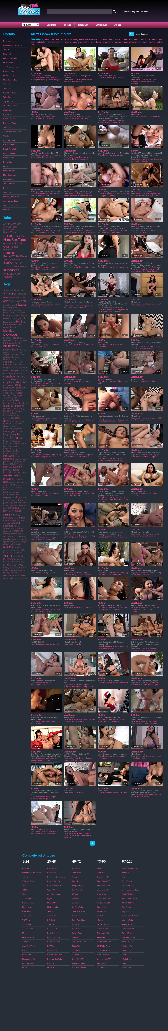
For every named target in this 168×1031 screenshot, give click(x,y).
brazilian (10, 343)
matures (8, 478)
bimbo (133, 536)
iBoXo (124, 963)
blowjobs (10, 334)
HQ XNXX (51, 920)
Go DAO (75, 937)
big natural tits (9, 322)
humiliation (7, 451)
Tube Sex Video (78, 911)
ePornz (100, 920)
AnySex (7, 226)
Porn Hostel (102, 907)
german (13, 421)
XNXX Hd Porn (128, 903)
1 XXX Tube (52, 924)
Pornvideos (101, 963)
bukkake (7, 350)
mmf (13, 485)
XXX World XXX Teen (12, 132)
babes (22, 304)
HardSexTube (14, 240)
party (24, 503)
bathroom (18, 310)
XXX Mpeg (76, 950)
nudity (12, 492)
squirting (11, 541)
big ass (23, 315)
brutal (20, 347)
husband (16, 451)
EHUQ (25, 950)
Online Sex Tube (104, 898)
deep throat (9, 382)
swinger (16, 550)
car (25, 350)
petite (5, 505)
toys (21, 564)
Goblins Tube (8, 158)
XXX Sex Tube (28, 881)
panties (6, 503)
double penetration (12, 390)
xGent (24, 968)
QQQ (5, 166)
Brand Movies (28, 903)
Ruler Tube (7, 54)
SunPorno (10, 262)
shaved (15, 523)
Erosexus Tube (9, 119)
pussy (7, 514)
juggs (9, 462)
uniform (6, 570)
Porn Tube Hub (78, 920)
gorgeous (17, 428)
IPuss (24, 933)
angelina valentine (55, 42)
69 (15, 290)
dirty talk (51, 232)
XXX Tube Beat (103, 946)
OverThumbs (11, 246)
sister (13, 528)
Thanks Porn (27, 929)
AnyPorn (16, 223)
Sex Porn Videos (104, 924)
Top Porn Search (79, 942)
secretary (21, 520)
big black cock (9, 318)
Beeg (14, 227)
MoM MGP (7, 210)
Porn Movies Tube (54, 959)
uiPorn (134, 151)
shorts (17, 526)
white (22, 575)
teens (7, 555)
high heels (8, 443)
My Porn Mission (54, 907)
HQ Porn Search (79, 968)
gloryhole (7, 428)
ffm (12, 406)
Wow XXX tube (53, 890)
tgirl (15, 556)
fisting (21, 408)
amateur (10, 293)
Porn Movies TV (103, 885)
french (15, 413)
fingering (19, 405)
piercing (13, 505)
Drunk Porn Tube (10, 149)
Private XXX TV (53, 881)
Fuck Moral (52, 868)
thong (20, 556)
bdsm (11, 312)
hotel (5, 446)
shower (6, 528)
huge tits (17, 448)
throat (19, 559)
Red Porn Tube (53, 942)
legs (10, 467)
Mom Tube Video (10, 175)
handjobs (14, 434)
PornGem (36, 189)
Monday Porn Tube (11, 197)
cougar (6, 368)
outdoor (20, 500)
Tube (24, 894)
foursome (7, 413)
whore (6, 578)
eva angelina (83, 42)
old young (7, 497)
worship (23, 578)
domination (21, 388)
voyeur (14, 572)
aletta (111, 39)
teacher (12, 552)
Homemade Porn (29, 959)
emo (5, 395)
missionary (22, 482)
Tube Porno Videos (130, 916)
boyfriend (23, 340)
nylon (5, 494)
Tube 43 (6, 88)
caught (6, 355)
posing (22, 508)
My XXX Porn (52, 903)
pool (5, 508)
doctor (11, 385)
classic (14, 359)
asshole (7, 305)
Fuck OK (50, 963)
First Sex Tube (9, 140)
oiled (17, 494)
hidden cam (15, 441)
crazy (5, 370)
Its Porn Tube (77, 907)
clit (19, 359)
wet (17, 575)
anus (18, 298)
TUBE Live (26, 920)
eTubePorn (126, 959)
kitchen (6, 464)
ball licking (7, 308)
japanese (8, 458)
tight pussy (19, 562)
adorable (20, 290)
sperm (15, 539)
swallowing (7, 550)
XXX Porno (26, 898)
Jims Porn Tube (103, 950)
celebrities (15, 354)
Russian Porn (8, 71)
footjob (19, 411)
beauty (6, 315)
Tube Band (76, 872)
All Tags (117, 25)
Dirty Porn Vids (128, 885)
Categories (51, 25)
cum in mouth (15, 373)
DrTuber (9, 235)
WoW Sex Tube (9, 93)
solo (14, 536)
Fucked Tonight (103, 903)
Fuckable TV (102, 937)
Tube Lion (7, 127)
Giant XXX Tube (10, 75)
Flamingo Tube (9, 123)
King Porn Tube (78, 885)
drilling (6, 393)
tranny (6, 568)
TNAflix (21, 263)
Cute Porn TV (77, 959)
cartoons (6, 352)
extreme (7, 401)
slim (11, 531)
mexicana (18, 479)
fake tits (6, 403)
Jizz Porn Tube (103, 890)
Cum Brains (52, 950)
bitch (20, 324)
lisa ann (104, 39)
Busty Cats (7, 162)
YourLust (7, 277)
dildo (24, 382)
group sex (16, 431)
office (11, 494)
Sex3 (5, 259)
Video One (7, 84)
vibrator (21, 570)
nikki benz (128, 39)
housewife (13, 446)
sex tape (6, 523)
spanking (21, 536)
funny (16, 415)
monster (19, 487)
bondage (7, 338)
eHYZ (24, 890)
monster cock (8, 489)
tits (9, 564)
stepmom (78, 760)
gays (6, 420)
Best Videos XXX (104, 942)
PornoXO (9, 256)
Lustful (100, 916)
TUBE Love (27, 916)
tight (12, 562)
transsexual (15, 568)
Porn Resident (128, 929)
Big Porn (125, 872)
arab (23, 298)
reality (16, 514)
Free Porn (51, 872)
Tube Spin (101, 872)
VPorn (15, 266)
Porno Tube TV (53, 937)
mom (5, 487)
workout (120, 78)
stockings (21, 541)
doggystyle (9, 387)
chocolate (15, 357)
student (19, 544)
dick (18, 382)
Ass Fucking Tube (10, 201)
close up (7, 362)
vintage (6, 572)
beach (18, 313)
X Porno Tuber (78, 955)
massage (22, 472)
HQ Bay (75, 929)
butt (21, 350)
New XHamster (53, 933)
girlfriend (7, 424)
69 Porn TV (102, 968)
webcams (8, 575)
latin (5, 466)
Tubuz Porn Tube (10, 205)
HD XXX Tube (127, 894)
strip (13, 544)
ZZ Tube (75, 903)
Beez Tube (76, 881)
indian (6, 453)
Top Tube (67, 25)
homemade (20, 443)
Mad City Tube (9, 171)
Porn (124, 877)
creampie (14, 370)
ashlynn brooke (121, 42)
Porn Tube (26, 955)
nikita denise (96, 42)
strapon (6, 544)
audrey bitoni (66, 39)
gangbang (15, 418)
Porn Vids (7, 41)
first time (6, 408)
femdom (23, 403)
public (18, 511)
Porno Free (77, 916)
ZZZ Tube (51, 946)
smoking (6, 534)
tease (19, 552)
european (18, 395)
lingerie (15, 469)
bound (11, 340)
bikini (5, 324)
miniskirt (12, 482)
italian (18, 456)
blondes (8, 330)
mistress (6, 485)
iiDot (124, 955)
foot (13, 411)
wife (12, 578)
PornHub (9, 253)
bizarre (6, 327)
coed (20, 362)
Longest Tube (101, 25)
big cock (21, 318)
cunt (18, 377)
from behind (8, 416)
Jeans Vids (7, 110)
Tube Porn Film (9, 192)
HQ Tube (126, 911)
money (12, 487)
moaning (19, 485)
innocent (13, 453)
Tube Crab (7, 97)
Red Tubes (26, 911)
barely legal (8, 310)
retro (16, 518)
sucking (8, 547)
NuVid (18, 243)
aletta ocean (40, 78)
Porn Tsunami (9, 153)
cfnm (23, 354)
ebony (19, 393)
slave (5, 531)
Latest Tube (83, 25)
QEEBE (75, 898)
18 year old (8, 290)
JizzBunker (36, 73)
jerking (23, 459)
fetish (6, 405)
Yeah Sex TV (127, 942)
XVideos (8, 273)
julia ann (118, 39)
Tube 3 (6, 49)
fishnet (14, 408)
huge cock (8, 448)
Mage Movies (27, 907)
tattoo (5, 552)
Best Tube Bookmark (56, 877)
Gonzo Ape (101, 894)
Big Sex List (8, 114)
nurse (18, 492)
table (23, 550)
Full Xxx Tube (77, 890)
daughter (20, 379)
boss (5, 340)
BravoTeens (9, 229)
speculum (7, 539)
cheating (6, 357)
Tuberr (50, 911)
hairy (5, 434)
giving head (17, 424)
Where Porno (102, 929)
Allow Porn (51, 916)
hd (20, 438)
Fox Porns (126, 907)
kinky (19, 461)
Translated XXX (103, 933)
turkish (122, 155)
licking (6, 469)
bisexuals (13, 324)
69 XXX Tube (102, 911)
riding (22, 517)
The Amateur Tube (11, 67)
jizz (4, 462)
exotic (17, 398)
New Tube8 (52, 929)
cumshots (9, 376)
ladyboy (14, 464)
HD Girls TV (127, 946)
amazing (22, 294)
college (7, 364)
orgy (5, 500)
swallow (18, 547)
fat (12, 403)
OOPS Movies (9, 62)
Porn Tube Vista (103, 955)
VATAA (75, 877)
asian (6, 301)
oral (14, 497)
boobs (16, 338)
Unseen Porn (8, 179)
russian (13, 520)
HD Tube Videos (129, 937)
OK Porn (50, 968)
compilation (17, 365)
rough (6, 520)
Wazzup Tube (127, 920)
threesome (9, 559)
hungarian (38, 495)
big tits (20, 321)
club (15, 362)
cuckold (23, 370)
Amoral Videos (28, 942)
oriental (11, 500)
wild (17, 578)
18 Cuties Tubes (10, 106)
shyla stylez (108, 42)
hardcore (10, 438)
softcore (7, 536)
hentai (6, 441)
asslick (14, 305)
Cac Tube (76, 868)
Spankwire (14, 259)
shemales (8, 526)
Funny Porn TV (128, 924)
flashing (7, 411)
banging (16, 308)
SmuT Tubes (8, 145)
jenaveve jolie (135, 42)
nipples (18, 489)
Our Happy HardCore (131, 890)
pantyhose (16, 503)
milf (5, 482)
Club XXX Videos (54, 894)
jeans (17, 459)
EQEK (49, 898)
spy (4, 542)
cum (5, 373)
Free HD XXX (127, 933)
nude (6, 492)
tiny (4, 565)
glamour (6, 426)
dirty (5, 385)
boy (16, 340)
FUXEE (100, 868)
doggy (18, 385)
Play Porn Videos (79, 963)
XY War (75, 894)
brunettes (10, 346)
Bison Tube (77, 946)
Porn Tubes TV (103, 881)
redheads (8, 517)
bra (4, 343)
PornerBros (9, 249)
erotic (10, 395)
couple (14, 367)
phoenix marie (71, 42)
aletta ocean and (92, 39)
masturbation (12, 475)
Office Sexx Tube (10, 58)
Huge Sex (76, 924)
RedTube (21, 256)
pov (5, 510)
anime (12, 298)
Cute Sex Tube (28, 946)
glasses (14, 426)
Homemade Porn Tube (12, 45)
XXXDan (35, 112)
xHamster (11, 270)
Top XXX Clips (9, 101)
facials (15, 400)
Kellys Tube (77, 933)
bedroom (15, 315)
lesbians (18, 466)
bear (23, 313)
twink (23, 567)
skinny (20, 528)
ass (23, 301)
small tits (18, 531)
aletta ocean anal (52, 39)
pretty (11, 511)
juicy (14, 462)
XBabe (23, 266)
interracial (9, 455)
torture (14, 565)
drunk (13, 393)
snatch (14, 534)
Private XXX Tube (54, 955)
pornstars (13, 507)
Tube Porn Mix (9, 184)
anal (6, 297)
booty (22, 338)
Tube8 (7, 266)
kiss (25, 461)
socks (20, 534)
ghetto (21, 421)
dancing (12, 379)
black (13, 327)
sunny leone (78, 39)
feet (16, 403)
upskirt (14, 570)
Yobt (17, 274)
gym (114, 78)
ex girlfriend (8, 398)
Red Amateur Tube (130, 868)
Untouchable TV (104, 959)
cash (13, 352)
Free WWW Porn (54, 885)
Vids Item (7, 136)
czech (5, 379)
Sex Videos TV (28, 924)
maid (14, 472)
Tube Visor (126, 968)
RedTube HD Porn (129, 898)
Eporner (20, 236)
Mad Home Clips (10, 80)
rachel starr (41, 42)
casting (19, 352)
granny (6, 431)
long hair (7, 472)
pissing (21, 505)
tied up (6, 562)
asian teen (15, 301)
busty (15, 349)
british (17, 343)
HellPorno (8, 244)
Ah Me (6, 224)
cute (24, 376)
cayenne (116, 122)
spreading (23, 539)
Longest (144, 34)
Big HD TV (126, 950)
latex (21, 464)
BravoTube (9, 232)
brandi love (123, 230)
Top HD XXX (127, 881)
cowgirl (23, 367)
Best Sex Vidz (28, 963)
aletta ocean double (142, 39)
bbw (5, 312)
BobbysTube (8, 188)
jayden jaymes (148, 42)
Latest (137, 34)
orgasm (22, 497)
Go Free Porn (28, 937)
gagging (6, 418)
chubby (6, 359)
